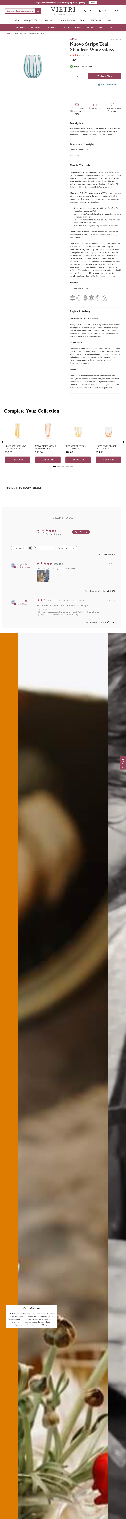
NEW (16, 20)
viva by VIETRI (31, 20)
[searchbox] (19, 548)
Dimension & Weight (82, 144)
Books (83, 20)
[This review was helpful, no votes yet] (108, 591)
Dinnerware (19, 27)
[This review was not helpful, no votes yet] (113, 591)
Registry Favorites (66, 20)
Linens (78, 27)
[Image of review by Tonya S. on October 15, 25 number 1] (43, 576)
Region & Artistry (80, 311)
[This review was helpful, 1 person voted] (108, 622)
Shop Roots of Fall (83, 2)
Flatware (65, 27)
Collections (48, 20)
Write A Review (81, 532)
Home (7, 34)
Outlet (109, 20)
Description (76, 123)
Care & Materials (80, 165)
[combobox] (23, 11)
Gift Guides (95, 20)
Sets (110, 27)
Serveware (35, 27)
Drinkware (50, 27)
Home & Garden (94, 27)
